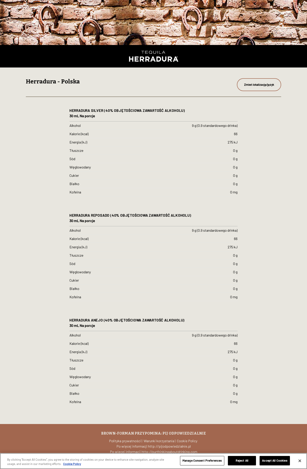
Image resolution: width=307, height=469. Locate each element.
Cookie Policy (187, 441)
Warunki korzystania (159, 441)
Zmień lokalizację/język (259, 84)
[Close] (300, 461)
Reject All (242, 460)
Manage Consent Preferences (202, 460)
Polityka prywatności (125, 441)
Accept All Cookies (274, 460)
